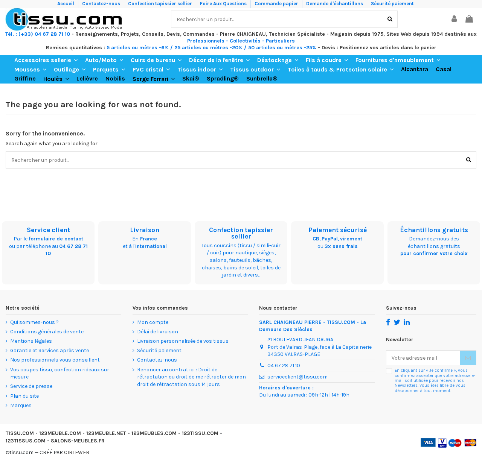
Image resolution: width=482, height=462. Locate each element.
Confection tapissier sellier (160, 3)
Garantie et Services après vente (49, 350)
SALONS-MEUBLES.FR (78, 441)
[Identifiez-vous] (454, 19)
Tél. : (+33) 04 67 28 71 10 (37, 34)
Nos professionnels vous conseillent (55, 360)
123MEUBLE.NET (106, 433)
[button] (46, 60)
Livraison (144, 230)
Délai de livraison (157, 331)
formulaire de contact (56, 239)
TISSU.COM (20, 433)
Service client (48, 230)
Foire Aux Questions (224, 3)
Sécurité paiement (392, 3)
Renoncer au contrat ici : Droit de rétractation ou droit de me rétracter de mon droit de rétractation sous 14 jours (191, 377)
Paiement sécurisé (337, 230)
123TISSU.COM (200, 433)
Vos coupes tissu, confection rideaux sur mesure (59, 373)
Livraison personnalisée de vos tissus (183, 341)
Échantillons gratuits (434, 230)
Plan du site (24, 396)
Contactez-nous (101, 3)
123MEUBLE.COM (60, 433)
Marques (21, 405)
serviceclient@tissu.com (297, 377)
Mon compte (152, 322)
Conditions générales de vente (47, 331)
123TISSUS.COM (26, 441)
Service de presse (31, 386)
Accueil (66, 3)
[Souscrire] (468, 358)
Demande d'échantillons (335, 3)
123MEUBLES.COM (154, 433)
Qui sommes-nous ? (34, 322)
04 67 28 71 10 (283, 365)
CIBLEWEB (76, 452)
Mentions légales (31, 341)
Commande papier (277, 3)
